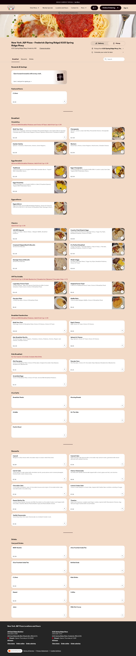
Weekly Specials (48, 8)
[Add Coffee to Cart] (122, 600)
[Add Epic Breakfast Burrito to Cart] (64, 345)
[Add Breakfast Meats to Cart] (64, 405)
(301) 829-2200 (12, 634)
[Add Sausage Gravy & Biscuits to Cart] (64, 267)
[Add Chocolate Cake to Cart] (64, 493)
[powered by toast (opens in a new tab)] (15, 651)
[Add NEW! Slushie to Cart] (64, 555)
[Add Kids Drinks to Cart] (122, 585)
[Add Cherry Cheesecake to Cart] (122, 478)
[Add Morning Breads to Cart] (122, 405)
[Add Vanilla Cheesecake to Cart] (64, 523)
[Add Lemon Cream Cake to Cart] (122, 493)
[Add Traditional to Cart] (64, 175)
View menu (11, 643)
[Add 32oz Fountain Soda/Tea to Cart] (64, 570)
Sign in (126, 8)
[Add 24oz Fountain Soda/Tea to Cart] (122, 555)
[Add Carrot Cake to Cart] (64, 478)
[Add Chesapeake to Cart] (122, 137)
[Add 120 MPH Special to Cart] (64, 238)
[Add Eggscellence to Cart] (64, 212)
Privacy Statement (42, 651)
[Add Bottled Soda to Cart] (122, 570)
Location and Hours (62, 8)
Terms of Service (28, 651)
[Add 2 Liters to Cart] (64, 101)
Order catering (31, 643)
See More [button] (77, 2)
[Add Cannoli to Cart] (64, 463)
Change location (45, 48)
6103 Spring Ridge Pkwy (60, 632)
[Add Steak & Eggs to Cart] (122, 267)
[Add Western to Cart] (122, 151)
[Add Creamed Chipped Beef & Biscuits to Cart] (64, 252)
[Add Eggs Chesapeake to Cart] (122, 175)
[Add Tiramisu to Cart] (122, 508)
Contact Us (74, 8)
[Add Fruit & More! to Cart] (64, 435)
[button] (35, 8)
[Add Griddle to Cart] (64, 420)
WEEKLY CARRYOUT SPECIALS (64, 2)
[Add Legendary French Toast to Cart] (64, 291)
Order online (20, 643)
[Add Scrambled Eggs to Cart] (64, 384)
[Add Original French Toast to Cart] (122, 291)
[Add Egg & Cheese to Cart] (122, 330)
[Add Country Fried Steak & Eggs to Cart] (122, 238)
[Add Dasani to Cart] (64, 600)
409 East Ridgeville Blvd (15, 632)
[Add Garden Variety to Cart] (64, 151)
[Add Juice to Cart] (64, 615)
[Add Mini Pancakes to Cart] (64, 369)
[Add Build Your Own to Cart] (64, 137)
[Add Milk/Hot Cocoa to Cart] (122, 615)
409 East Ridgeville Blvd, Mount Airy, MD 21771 (22, 636)
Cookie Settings (56, 651)
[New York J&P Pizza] (11, 8)
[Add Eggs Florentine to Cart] (64, 190)
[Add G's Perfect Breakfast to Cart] (122, 252)
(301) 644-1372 (57, 634)
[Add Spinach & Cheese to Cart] (122, 345)
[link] (15, 59)
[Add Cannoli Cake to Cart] (122, 463)
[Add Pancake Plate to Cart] (64, 306)
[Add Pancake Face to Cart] (122, 369)
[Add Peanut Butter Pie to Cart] (64, 508)
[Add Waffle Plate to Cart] (122, 306)
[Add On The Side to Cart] (122, 420)
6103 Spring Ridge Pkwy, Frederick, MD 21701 (67, 636)
